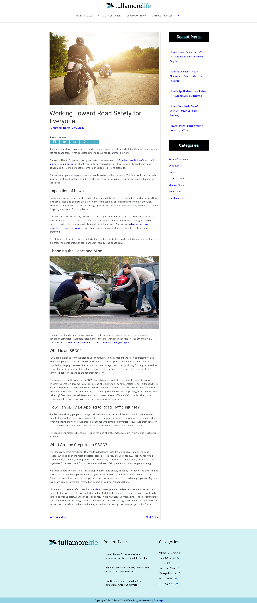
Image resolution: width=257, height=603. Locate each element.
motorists (95, 489)
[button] (179, 15)
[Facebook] (54, 142)
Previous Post (58, 516)
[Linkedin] (74, 142)
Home (172, 172)
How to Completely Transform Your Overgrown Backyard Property (186, 111)
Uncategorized (58, 127)
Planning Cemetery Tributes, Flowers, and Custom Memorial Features (186, 76)
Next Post (152, 516)
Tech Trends (175, 191)
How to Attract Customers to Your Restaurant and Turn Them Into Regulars (187, 56)
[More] (94, 142)
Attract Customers (178, 159)
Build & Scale (176, 165)
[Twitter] (64, 142)
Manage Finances (178, 185)
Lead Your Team (177, 178)
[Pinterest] (84, 142)
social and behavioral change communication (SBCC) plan (99, 342)
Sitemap (158, 600)
